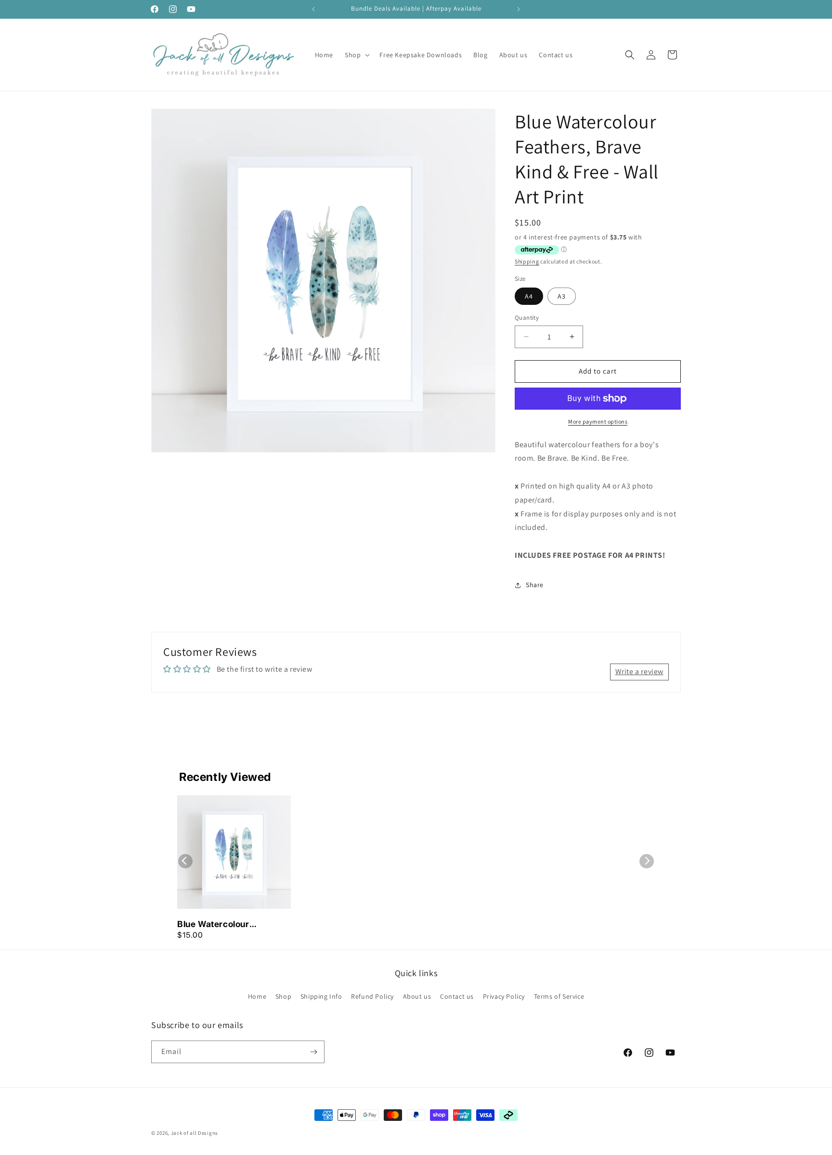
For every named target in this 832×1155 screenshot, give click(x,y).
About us (417, 996)
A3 (562, 296)
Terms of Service (559, 996)
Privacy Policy (504, 996)
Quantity (527, 318)
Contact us (457, 996)
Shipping (527, 261)
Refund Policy (372, 996)
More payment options (597, 421)
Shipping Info (321, 996)
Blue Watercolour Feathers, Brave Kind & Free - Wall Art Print (225, 924)
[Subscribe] (313, 1052)
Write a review (639, 671)
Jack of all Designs (194, 1133)
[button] (356, 55)
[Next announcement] (518, 9)
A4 (529, 296)
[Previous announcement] (313, 9)
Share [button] (535, 584)
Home (257, 996)
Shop (283, 996)
